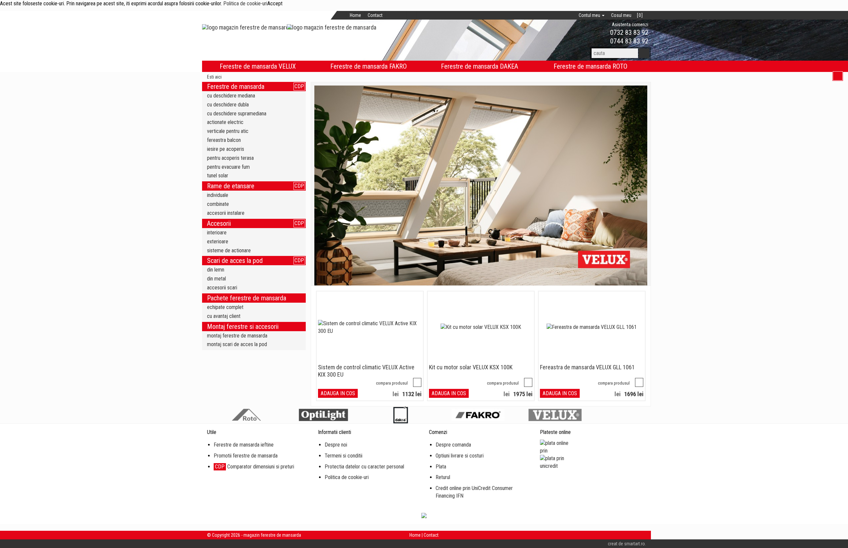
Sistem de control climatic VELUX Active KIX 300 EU (366, 371)
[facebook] (391, 15)
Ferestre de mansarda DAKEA (479, 66)
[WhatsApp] (599, 33)
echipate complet (225, 307)
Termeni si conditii (343, 456)
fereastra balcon (224, 140)
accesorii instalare (225, 213)
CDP (299, 86)
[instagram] (411, 15)
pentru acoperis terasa (230, 158)
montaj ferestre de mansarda (237, 336)
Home (355, 15)
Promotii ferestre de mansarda (246, 456)
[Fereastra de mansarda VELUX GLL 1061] (592, 327)
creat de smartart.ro (626, 543)
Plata (441, 466)
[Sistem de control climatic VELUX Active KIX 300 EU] (370, 327)
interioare (217, 232)
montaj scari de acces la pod (237, 344)
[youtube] (422, 15)
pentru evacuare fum (228, 167)
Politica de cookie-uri (245, 3)
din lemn (215, 270)
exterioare (217, 241)
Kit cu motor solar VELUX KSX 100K (470, 367)
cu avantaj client (223, 316)
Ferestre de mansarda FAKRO (368, 66)
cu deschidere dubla (228, 104)
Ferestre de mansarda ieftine (244, 445)
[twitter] (401, 15)
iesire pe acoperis (225, 149)
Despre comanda (453, 445)
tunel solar (217, 175)
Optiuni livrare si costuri (460, 456)
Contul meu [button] (590, 15)
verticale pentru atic (227, 131)
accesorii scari (222, 287)
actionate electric (225, 122)
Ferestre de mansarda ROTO (590, 66)
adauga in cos (338, 393)
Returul (443, 477)
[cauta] (644, 53)
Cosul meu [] (627, 15)
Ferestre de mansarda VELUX (258, 66)
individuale (217, 195)
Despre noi (336, 445)
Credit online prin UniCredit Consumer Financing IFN (474, 492)
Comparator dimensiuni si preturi (254, 466)
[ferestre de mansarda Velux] (481, 185)
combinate (218, 204)
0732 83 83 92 (628, 32)
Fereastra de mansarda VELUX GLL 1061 (587, 367)
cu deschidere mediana (231, 95)
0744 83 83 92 (628, 41)
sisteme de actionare (229, 250)
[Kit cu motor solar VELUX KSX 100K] (481, 327)
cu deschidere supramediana (236, 113)
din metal (216, 278)
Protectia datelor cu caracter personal (364, 466)
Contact (375, 15)
